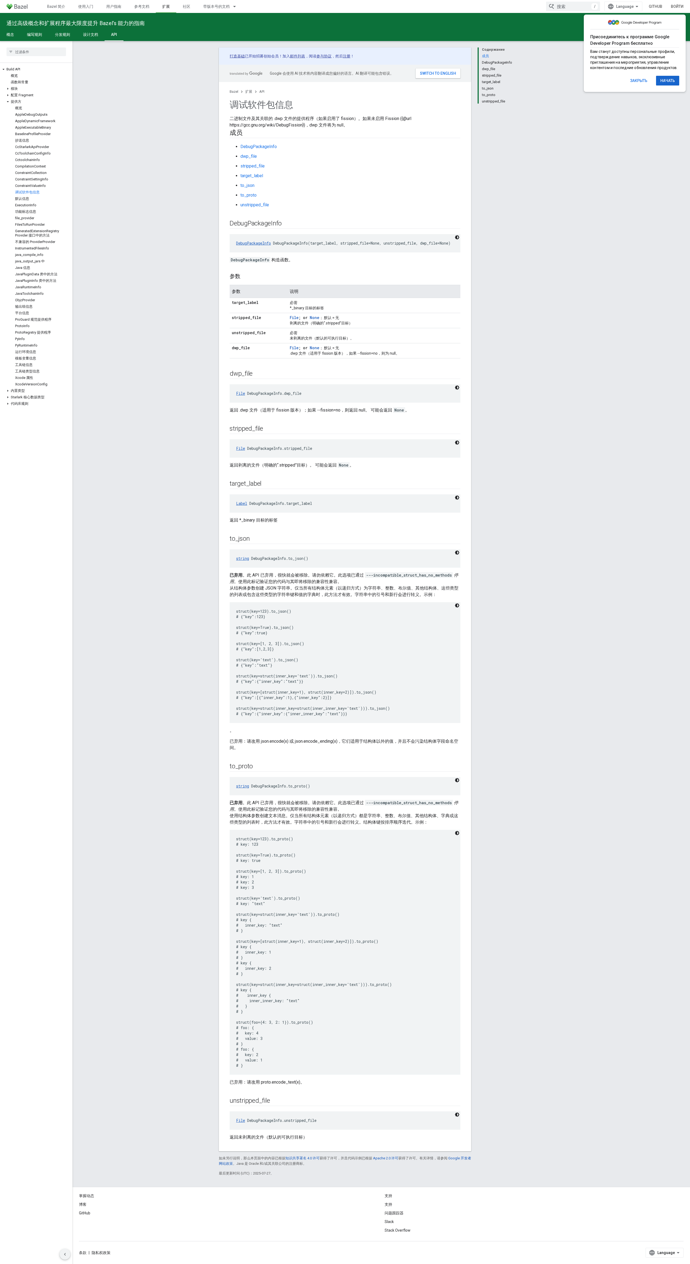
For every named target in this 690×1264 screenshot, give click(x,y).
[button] (36, 69)
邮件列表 (297, 56)
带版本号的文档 (216, 6)
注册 (346, 56)
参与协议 (324, 56)
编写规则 (34, 34)
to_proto (248, 195)
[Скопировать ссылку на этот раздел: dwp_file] (258, 374)
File (294, 317)
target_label (251, 175)
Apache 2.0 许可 (385, 1158)
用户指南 (113, 6)
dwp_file (248, 156)
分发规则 (62, 34)
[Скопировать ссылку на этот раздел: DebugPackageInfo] (287, 224)
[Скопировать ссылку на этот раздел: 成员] (248, 133)
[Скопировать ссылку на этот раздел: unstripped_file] (275, 1101)
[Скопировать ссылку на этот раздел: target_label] (266, 484)
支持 (388, 1204)
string (242, 558)
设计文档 (90, 34)
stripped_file (252, 166)
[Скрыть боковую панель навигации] (65, 1254)
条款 (83, 1253)
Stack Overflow (397, 1230)
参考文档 (141, 6)
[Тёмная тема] (457, 237)
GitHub (655, 6)
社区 (186, 6)
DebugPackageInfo (258, 146)
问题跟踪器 (394, 1213)
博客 (83, 1204)
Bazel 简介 (56, 6)
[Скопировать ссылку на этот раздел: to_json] (255, 539)
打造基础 (237, 56)
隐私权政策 (101, 1253)
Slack (389, 1222)
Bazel (234, 92)
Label (241, 503)
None (314, 317)
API (114, 34)
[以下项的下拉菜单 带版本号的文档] (237, 6)
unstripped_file (254, 204)
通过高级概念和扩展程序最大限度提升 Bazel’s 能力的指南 (75, 23)
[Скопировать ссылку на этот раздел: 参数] (245, 276)
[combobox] (573, 6)
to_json (247, 185)
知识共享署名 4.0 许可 (302, 1158)
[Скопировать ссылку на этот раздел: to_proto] (258, 766)
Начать (667, 80)
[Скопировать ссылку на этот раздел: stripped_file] (268, 429)
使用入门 (85, 6)
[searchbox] (36, 51)
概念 (10, 34)
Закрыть (638, 80)
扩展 (166, 6)
